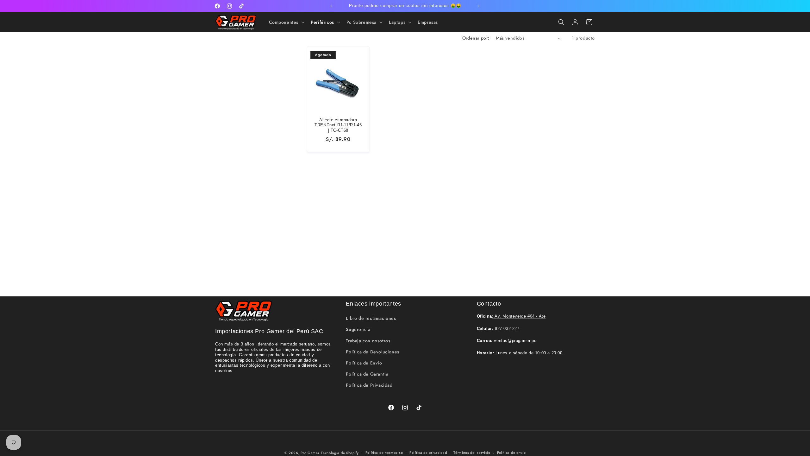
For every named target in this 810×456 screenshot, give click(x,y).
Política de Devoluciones (372, 352)
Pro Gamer (310, 452)
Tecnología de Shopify (340, 452)
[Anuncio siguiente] (479, 6)
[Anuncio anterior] (331, 6)
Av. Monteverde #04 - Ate (519, 316)
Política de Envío (364, 363)
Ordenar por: (475, 38)
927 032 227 (507, 328)
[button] (286, 22)
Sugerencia (358, 329)
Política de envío (511, 452)
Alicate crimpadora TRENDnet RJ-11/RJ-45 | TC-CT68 (338, 125)
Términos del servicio (471, 452)
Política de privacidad (428, 452)
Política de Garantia (367, 374)
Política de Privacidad (369, 385)
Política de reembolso (384, 452)
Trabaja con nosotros (368, 341)
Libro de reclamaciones (371, 318)
